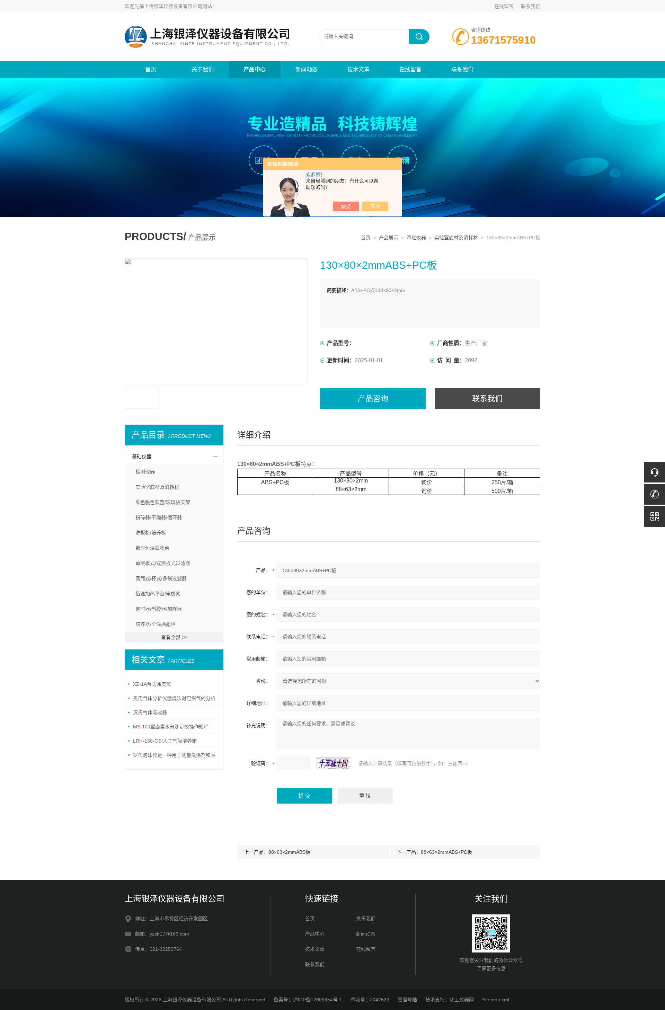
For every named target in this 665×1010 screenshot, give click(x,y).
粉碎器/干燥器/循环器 (158, 517)
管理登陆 (407, 999)
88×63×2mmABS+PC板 (446, 852)
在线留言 (504, 6)
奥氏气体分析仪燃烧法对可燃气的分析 (174, 698)
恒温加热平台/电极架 (157, 593)
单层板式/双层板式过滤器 (162, 563)
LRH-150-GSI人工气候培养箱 (165, 741)
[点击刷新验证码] (334, 763)
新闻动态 (306, 69)
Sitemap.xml (495, 999)
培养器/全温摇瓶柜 (155, 624)
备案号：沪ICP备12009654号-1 (308, 999)
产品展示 (388, 237)
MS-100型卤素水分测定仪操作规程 (171, 726)
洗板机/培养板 (150, 532)
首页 (150, 69)
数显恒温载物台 (152, 548)
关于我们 (203, 69)
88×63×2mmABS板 (289, 852)
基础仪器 (416, 237)
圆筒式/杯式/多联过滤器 (161, 578)
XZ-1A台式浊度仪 (152, 684)
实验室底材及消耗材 (456, 237)
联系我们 (530, 6)
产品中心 (254, 69)
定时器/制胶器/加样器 (158, 609)
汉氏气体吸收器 (150, 712)
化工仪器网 (462, 999)
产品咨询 (373, 398)
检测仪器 (145, 472)
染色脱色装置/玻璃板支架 (162, 502)
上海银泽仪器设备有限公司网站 (178, 6)
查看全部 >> (174, 637)
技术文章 (358, 69)
